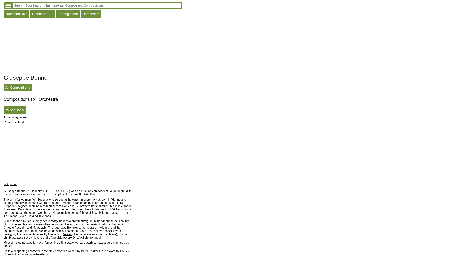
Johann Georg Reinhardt (44, 202)
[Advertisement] (93, 47)
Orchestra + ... (42, 14)
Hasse (106, 230)
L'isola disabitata (14, 122)
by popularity (14, 110)
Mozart (67, 234)
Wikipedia (10, 184)
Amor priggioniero (15, 117)
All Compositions (17, 87)
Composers (90, 14)
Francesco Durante (16, 209)
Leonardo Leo (60, 209)
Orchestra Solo (16, 14)
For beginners (68, 14)
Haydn (37, 237)
